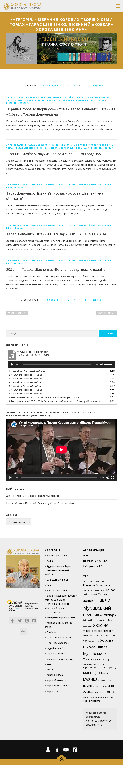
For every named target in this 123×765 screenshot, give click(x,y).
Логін (86, 555)
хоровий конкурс (104, 696)
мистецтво (92, 672)
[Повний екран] (112, 477)
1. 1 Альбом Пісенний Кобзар (26, 371)
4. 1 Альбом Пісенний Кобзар (25, 382)
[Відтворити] (12, 364)
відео (96, 664)
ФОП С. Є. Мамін (95, 720)
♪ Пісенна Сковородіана (58, 637)
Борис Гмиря (88, 581)
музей (105, 673)
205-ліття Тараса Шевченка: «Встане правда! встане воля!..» (55, 269)
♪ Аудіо (10, 97)
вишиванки (88, 664)
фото (103, 692)
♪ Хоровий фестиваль (57, 685)
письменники (101, 686)
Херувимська (93, 641)
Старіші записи (17, 313)
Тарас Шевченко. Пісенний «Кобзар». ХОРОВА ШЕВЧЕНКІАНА (56, 233)
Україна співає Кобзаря (98, 630)
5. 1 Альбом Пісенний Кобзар (25, 386)
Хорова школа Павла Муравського (98, 646)
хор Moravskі (88, 697)
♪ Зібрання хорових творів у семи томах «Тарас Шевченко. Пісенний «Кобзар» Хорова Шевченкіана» (61, 604)
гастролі (103, 664)
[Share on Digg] (23, 630)
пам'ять (88, 686)
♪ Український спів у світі (59, 658)
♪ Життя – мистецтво (57, 590)
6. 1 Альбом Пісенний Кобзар (25, 389)
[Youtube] (66, 749)
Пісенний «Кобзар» (99, 614)
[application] (61, 364)
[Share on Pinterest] (26, 619)
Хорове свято (93, 659)
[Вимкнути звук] (101, 364)
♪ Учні (48, 664)
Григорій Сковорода (96, 585)
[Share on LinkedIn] (33, 619)
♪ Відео (49, 585)
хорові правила (91, 700)
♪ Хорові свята (53, 691)
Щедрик (107, 660)
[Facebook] (75, 749)
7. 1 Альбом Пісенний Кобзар (25, 393)
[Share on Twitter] (19, 619)
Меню (118, 6)
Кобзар (110, 590)
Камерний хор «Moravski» (94, 590)
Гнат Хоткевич (101, 581)
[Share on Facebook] (12, 619)
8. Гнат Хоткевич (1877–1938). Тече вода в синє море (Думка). (44, 397)
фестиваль (95, 692)
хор (110, 691)
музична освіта (104, 680)
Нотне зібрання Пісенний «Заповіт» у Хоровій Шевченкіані (40, 503)
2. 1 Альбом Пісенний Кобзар (25, 374)
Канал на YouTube (96, 560)
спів (111, 685)
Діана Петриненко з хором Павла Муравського (33, 495)
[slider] (108, 364)
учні (86, 692)
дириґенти (87, 668)
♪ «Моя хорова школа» (58, 555)
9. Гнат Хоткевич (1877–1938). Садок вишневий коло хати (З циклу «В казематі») (54, 401)
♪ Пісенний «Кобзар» (102, 148)
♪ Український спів (55, 653)
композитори (99, 668)
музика (90, 679)
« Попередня (50, 85)
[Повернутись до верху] (61, 759)
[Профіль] (57, 749)
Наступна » (96, 85)
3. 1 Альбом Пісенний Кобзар (25, 378)
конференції (111, 668)
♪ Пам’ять (50, 632)
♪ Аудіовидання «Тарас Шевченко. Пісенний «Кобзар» (50, 97)
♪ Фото (49, 669)
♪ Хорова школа (54, 674)
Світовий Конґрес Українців (95, 620)
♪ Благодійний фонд (56, 579)
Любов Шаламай (90, 594)
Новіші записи (106, 313)
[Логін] (48, 749)
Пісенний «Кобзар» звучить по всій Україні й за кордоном (53, 153)
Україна (100, 625)
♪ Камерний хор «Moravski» (60, 617)
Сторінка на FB (93, 566)
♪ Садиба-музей (54, 648)
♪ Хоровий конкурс (55, 680)
